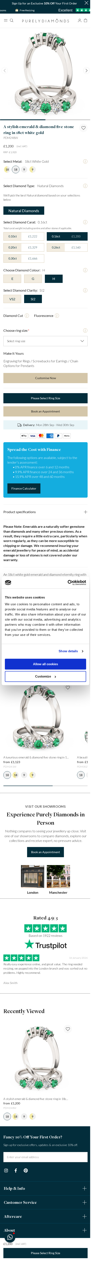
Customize (42, 676)
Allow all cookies (44, 664)
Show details (65, 651)
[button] (9, 1237)
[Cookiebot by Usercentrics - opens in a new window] (64, 582)
